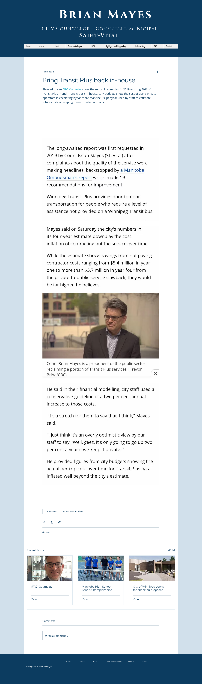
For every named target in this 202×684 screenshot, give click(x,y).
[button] (77, 46)
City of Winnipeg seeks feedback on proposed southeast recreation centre (151, 588)
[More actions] (157, 71)
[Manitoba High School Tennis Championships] (101, 568)
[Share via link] (59, 522)
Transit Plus (51, 511)
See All (171, 549)
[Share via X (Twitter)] (51, 522)
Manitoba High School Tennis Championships (97, 588)
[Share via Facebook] (43, 522)
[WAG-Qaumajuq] (49, 568)
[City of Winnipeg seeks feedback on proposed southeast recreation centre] (152, 568)
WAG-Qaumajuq (42, 586)
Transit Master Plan (72, 511)
